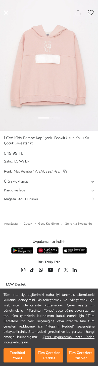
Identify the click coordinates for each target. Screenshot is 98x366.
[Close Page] (6, 13)
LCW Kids (13, 138)
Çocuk (28, 224)
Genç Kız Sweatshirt (78, 224)
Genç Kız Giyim (48, 224)
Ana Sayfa (11, 224)
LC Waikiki (22, 161)
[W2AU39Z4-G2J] (65, 171)
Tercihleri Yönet (17, 355)
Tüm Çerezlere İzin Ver (80, 355)
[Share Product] (78, 12)
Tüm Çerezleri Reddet (49, 355)
